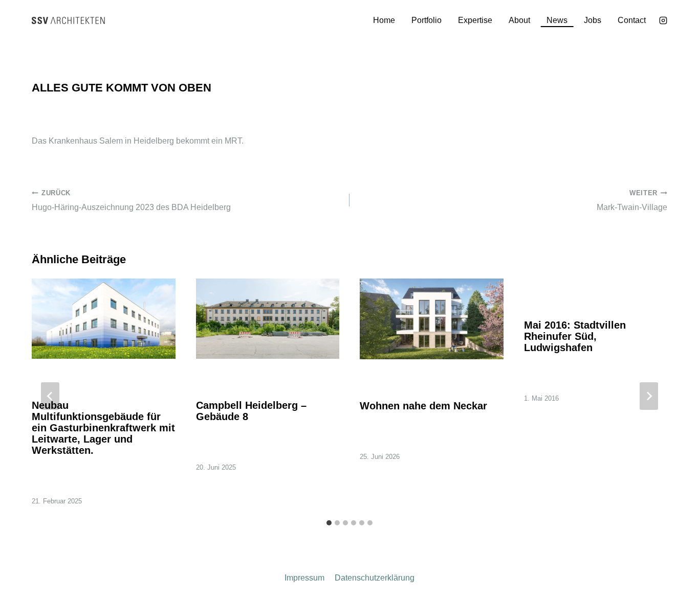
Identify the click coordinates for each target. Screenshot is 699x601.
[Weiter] (649, 396)
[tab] (329, 522)
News (557, 20)
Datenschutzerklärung (374, 577)
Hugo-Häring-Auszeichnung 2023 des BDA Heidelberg (131, 200)
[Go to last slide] (50, 396)
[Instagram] (663, 20)
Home (384, 20)
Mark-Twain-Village (632, 200)
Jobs (592, 20)
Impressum (304, 577)
